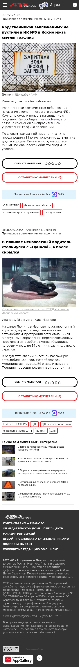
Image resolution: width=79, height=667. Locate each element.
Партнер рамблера (34, 649)
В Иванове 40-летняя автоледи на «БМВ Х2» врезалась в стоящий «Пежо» (43, 460)
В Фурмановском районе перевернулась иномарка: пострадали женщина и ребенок (43, 472)
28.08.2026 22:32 (12, 229)
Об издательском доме (21, 528)
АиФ (34, 94)
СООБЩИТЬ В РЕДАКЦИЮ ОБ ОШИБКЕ (30, 549)
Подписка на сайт (17, 544)
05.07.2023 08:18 (12, 15)
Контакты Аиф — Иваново (23, 523)
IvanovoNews (49, 119)
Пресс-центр (53, 528)
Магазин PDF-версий (19, 533)
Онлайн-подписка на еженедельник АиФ (36, 539)
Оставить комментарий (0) (39, 177)
